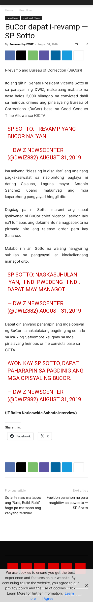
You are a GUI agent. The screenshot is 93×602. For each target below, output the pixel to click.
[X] (21, 55)
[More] (78, 55)
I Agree (47, 598)
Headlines (26, 10)
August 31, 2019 (60, 157)
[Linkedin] (56, 55)
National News (31, 18)
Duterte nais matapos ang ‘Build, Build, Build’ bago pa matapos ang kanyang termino (23, 505)
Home (9, 10)
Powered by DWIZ (21, 44)
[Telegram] (67, 55)
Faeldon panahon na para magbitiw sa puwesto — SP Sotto (67, 502)
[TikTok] (53, 568)
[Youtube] (80, 568)
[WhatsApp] (33, 55)
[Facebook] (10, 55)
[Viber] (44, 55)
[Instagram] (26, 568)
